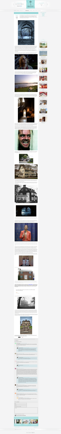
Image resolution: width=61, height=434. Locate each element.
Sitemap (16, 429)
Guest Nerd (30, 10)
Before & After (22, 10)
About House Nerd (19, 429)
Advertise (43, 14)
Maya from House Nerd (20, 347)
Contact (43, 13)
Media (34, 429)
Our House (39, 10)
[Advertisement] (43, 27)
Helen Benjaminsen (18, 343)
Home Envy (18, 10)
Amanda (17, 384)
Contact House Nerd (24, 429)
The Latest (15, 10)
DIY (24, 10)
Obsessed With (27, 10)
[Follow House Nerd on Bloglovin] (19, 6)
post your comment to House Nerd (21, 415)
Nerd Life (36, 10)
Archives (29, 429)
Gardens (34, 10)
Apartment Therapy (30, 284)
